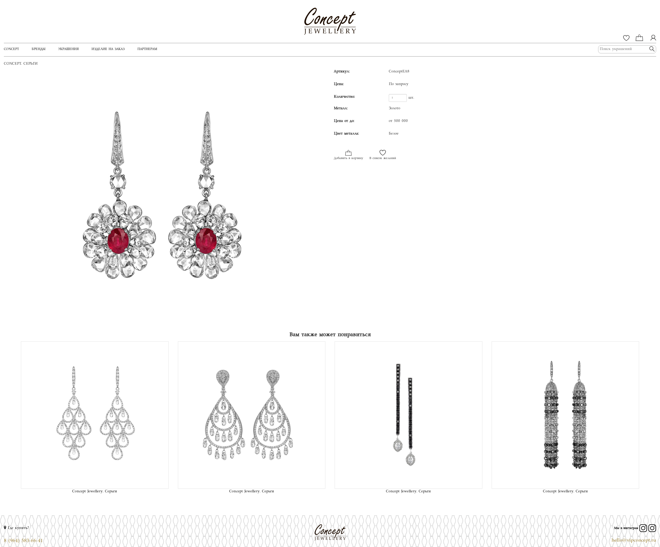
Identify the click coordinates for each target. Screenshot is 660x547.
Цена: (339, 84)
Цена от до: (344, 121)
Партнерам (147, 49)
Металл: (341, 108)
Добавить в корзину (348, 158)
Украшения (68, 49)
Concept (11, 49)
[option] (165, 198)
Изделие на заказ (108, 49)
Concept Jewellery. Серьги (94, 491)
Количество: (344, 97)
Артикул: (342, 71)
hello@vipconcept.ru (634, 540)
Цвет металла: (346, 134)
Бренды (38, 49)
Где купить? (17, 528)
